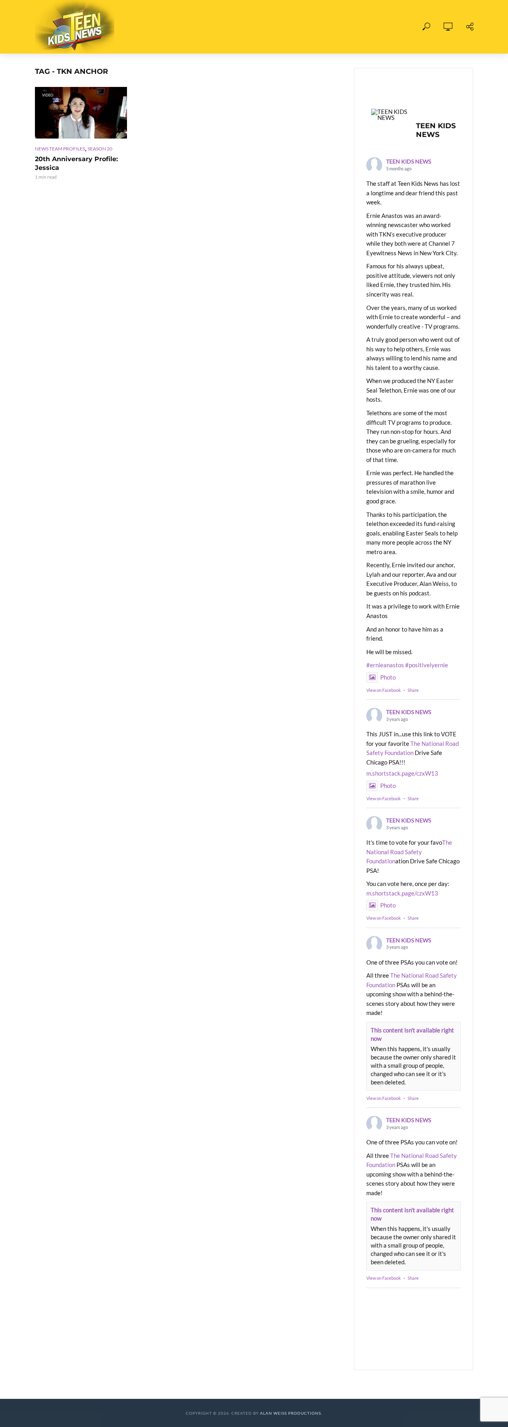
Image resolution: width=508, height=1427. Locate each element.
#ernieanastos (385, 664)
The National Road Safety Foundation (409, 852)
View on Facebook (383, 690)
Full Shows (166, 27)
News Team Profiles (60, 149)
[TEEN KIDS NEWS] (390, 114)
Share (413, 690)
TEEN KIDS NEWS (408, 161)
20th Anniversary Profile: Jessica (76, 163)
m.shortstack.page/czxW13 (402, 773)
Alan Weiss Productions (290, 1413)
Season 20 (100, 149)
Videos (211, 27)
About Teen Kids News (273, 27)
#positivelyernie (426, 664)
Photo (388, 677)
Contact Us (343, 27)
